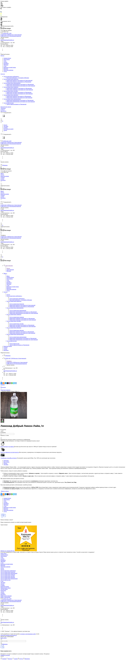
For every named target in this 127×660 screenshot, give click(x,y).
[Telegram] (16, 383)
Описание (6, 460)
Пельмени (6, 63)
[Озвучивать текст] (1, 23)
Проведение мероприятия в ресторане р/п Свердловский (20, 85)
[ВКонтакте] (4, 115)
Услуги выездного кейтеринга (11, 76)
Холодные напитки (8, 70)
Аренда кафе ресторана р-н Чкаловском (16, 104)
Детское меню (4, 589)
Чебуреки (6, 64)
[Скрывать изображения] (1, 20)
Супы (5, 66)
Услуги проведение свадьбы (11, 91)
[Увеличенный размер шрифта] (2, 6)
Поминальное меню (6, 588)
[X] (8, 383)
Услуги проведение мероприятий (12, 83)
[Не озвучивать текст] (1, 24)
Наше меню (3, 553)
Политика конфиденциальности (9, 635)
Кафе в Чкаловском (5, 597)
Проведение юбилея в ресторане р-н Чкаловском (18, 96)
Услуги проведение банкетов (11, 79)
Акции (2, 591)
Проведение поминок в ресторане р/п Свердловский (19, 89)
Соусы (5, 71)
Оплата (5, 463)
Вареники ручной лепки (10, 67)
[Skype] (14, 383)
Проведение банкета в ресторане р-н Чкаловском (18, 81)
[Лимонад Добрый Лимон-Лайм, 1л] (14, 418)
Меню (2, 55)
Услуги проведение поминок (11, 87)
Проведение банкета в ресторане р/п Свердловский (19, 80)
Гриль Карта (7, 59)
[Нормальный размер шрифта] (2, 4)
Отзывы (3, 585)
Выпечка (6, 68)
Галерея (3, 108)
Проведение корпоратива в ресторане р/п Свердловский (20, 101)
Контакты (3, 111)
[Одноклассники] (3, 383)
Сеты (5, 60)
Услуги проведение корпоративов (12, 99)
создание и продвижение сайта (28, 634)
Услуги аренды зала (9, 103)
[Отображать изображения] (1, 18)
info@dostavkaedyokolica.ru (7, 40)
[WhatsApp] (12, 383)
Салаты (5, 62)
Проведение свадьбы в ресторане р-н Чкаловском (18, 92)
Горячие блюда (7, 58)
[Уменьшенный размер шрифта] (1, 2)
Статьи (3, 109)
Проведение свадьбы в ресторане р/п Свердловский (19, 93)
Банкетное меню (6, 107)
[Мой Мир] (5, 383)
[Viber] (10, 383)
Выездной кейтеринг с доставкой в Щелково (17, 77)
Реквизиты (3, 590)
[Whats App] (4, 116)
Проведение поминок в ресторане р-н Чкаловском (19, 88)
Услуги (3, 74)
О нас (2, 581)
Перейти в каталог (5, 655)
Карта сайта (4, 638)
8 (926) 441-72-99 (7, 33)
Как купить (6, 462)
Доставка (6, 464)
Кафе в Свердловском (6, 595)
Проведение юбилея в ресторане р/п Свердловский (19, 97)
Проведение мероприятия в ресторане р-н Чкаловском (20, 84)
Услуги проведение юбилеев (11, 95)
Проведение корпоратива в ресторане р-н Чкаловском (20, 100)
